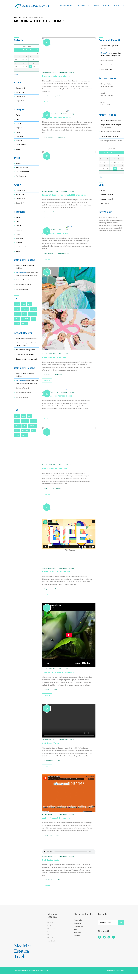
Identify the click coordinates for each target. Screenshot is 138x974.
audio (58, 835)
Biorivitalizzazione (53, 938)
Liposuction (32, 314)
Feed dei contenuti (22, 167)
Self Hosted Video (50, 743)
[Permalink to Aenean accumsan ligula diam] (69, 226)
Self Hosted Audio (50, 860)
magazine (56, 96)
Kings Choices (26, 284)
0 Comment (63, 72)
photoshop (61, 253)
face (24, 314)
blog (45, 137)
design (51, 760)
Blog (20, 17)
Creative (46, 96)
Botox (49, 932)
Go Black (25, 289)
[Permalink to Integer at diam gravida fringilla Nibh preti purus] (68, 152)
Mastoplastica (78, 920)
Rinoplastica (77, 923)
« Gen (16, 75)
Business (50, 137)
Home (15, 17)
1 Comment (63, 191)
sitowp (71, 72)
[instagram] (108, 938)
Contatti (106, 5)
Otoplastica (77, 935)
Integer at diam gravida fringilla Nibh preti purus (64, 195)
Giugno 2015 (20, 101)
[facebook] (99, 938)
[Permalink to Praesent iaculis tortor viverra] (68, 39)
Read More (47, 102)
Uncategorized (58, 374)
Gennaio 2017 (20, 88)
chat (55, 413)
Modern (25, 17)
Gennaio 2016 (20, 97)
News (61, 96)
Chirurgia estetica (82, 5)
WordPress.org (21, 176)
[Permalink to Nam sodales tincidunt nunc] (68, 428)
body (29, 304)
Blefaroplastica (78, 926)
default (54, 212)
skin (33, 318)
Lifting (75, 929)
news (51, 253)
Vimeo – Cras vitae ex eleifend (56, 572)
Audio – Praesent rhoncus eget (56, 818)
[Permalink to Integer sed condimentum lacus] (69, 110)
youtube (46, 689)
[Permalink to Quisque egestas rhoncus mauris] (69, 388)
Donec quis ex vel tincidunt (54, 357)
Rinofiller (50, 926)
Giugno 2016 (20, 92)
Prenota (116, 5)
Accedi (18, 163)
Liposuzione (77, 932)
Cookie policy (120, 970)
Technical (66, 253)
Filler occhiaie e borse (54, 929)
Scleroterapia (51, 941)
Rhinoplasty (25, 318)
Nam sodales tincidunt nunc (54, 468)
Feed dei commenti (22, 172)
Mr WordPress (21, 273)
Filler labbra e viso (53, 923)
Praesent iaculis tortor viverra (56, 76)
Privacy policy (111, 970)
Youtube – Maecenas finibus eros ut (58, 672)
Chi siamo (96, 5)
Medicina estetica (66, 5)
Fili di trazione (52, 935)
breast (17, 309)
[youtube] (104, 938)
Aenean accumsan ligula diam (55, 233)
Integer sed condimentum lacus (56, 117)
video (49, 589)
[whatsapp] (113, 937)
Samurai (26, 280)
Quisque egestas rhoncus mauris (57, 396)
